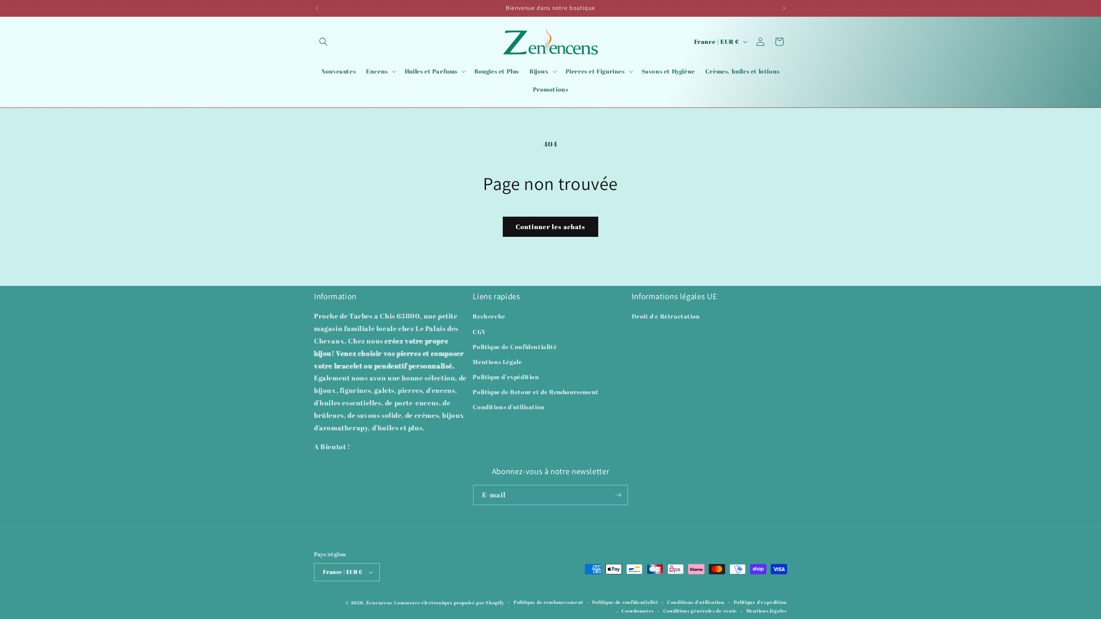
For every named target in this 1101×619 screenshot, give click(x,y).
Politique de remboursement (548, 602)
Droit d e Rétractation (666, 316)
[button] (323, 41)
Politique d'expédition (506, 377)
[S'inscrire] (618, 495)
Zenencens (379, 602)
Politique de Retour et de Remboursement (535, 392)
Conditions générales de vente (700, 610)
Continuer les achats (550, 226)
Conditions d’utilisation (696, 602)
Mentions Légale (497, 362)
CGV (479, 332)
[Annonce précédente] (317, 8)
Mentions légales (766, 610)
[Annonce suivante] (784, 8)
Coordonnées (637, 610)
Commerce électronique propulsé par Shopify (449, 602)
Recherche (489, 316)
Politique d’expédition (760, 602)
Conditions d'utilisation (508, 407)
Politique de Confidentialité (515, 347)
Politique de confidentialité (625, 602)
